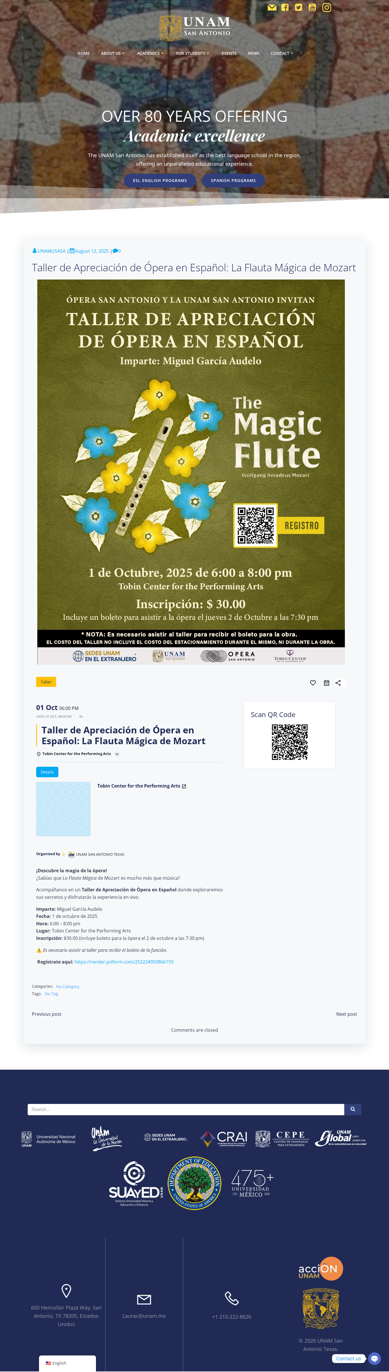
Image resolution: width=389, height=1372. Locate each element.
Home (83, 53)
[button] (309, 53)
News (253, 53)
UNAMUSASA (51, 251)
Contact (280, 53)
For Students (190, 53)
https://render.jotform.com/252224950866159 (124, 962)
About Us (111, 53)
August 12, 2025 (92, 251)
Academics (148, 53)
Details (47, 772)
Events (229, 53)
